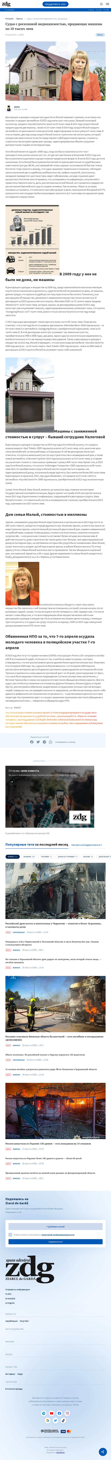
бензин (88, 857)
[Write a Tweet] (38, 742)
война (13, 857)
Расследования (14, 1329)
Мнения (9, 1342)
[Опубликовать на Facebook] (32, 742)
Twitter (55, 1420)
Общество (11, 1367)
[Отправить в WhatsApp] (51, 742)
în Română (10, 1298)
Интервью (10, 1374)
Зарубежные (19, 932)
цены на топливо (67, 857)
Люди (20, 1374)
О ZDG (8, 1294)
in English (9, 1303)
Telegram (44, 1413)
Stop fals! (24, 1321)
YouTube (51, 1413)
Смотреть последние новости (86, 845)
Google (47, 1420)
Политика (11, 1382)
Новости (10, 1314)
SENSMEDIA (60, 1452)
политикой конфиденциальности (58, 1234)
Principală (9, 19)
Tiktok (63, 1420)
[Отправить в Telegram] (44, 742)
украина (29, 857)
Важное (20, 19)
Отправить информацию (17, 1289)
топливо (46, 857)
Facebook (59, 1413)
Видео (9, 1354)
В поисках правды (13, 1389)
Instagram (67, 1413)
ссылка (12, 782)
